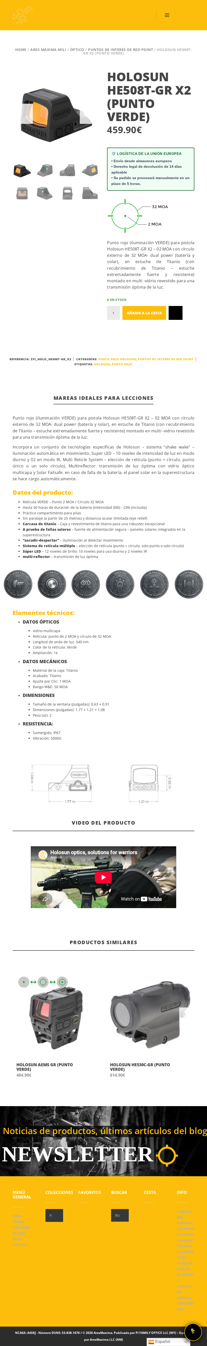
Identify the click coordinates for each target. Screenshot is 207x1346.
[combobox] (54, 1215)
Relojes (19, 1233)
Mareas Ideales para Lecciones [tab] (104, 398)
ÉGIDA (17, 1239)
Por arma (21, 1227)
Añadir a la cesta (144, 313)
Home (21, 49)
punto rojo (122, 364)
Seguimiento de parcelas (185, 1258)
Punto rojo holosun (117, 359)
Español (162, 1341)
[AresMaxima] (23, 15)
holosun (102, 364)
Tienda (18, 1222)
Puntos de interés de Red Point (120, 49)
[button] (92, 1070)
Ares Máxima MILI (48, 49)
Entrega (184, 1298)
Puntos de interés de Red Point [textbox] (51, 1215)
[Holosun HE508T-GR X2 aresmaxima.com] (56, 113)
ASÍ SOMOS (185, 1234)
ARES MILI (20, 1245)
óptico (77, 49)
